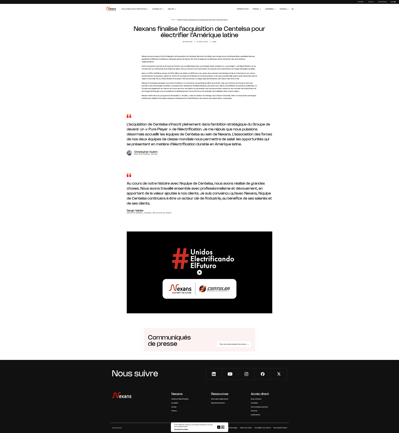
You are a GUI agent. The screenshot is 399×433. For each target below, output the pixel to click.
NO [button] (222, 427)
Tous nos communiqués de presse (232, 344)
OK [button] (218, 427)
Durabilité (157, 9)
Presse (256, 9)
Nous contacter (256, 399)
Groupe (171, 9)
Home (173, 19)
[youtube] (230, 374)
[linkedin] (214, 374)
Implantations (255, 415)
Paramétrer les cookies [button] (181, 429)
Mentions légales (232, 427)
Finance (283, 9)
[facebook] (263, 374)
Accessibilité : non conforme (262, 427)
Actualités (254, 403)
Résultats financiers (218, 403)
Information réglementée (219, 399)
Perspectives (243, 9)
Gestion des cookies (246, 427)
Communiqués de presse (259, 407)
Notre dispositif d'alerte (280, 427)
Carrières (269, 9)
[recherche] (292, 9)
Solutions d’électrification (134, 9)
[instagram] (246, 374)
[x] (279, 374)
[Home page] (111, 9)
